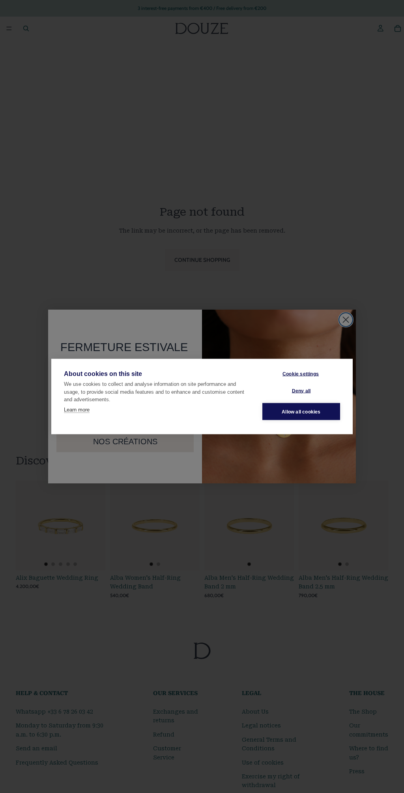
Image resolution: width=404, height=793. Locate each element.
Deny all (301, 390)
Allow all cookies (301, 411)
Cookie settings (300, 373)
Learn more (77, 409)
